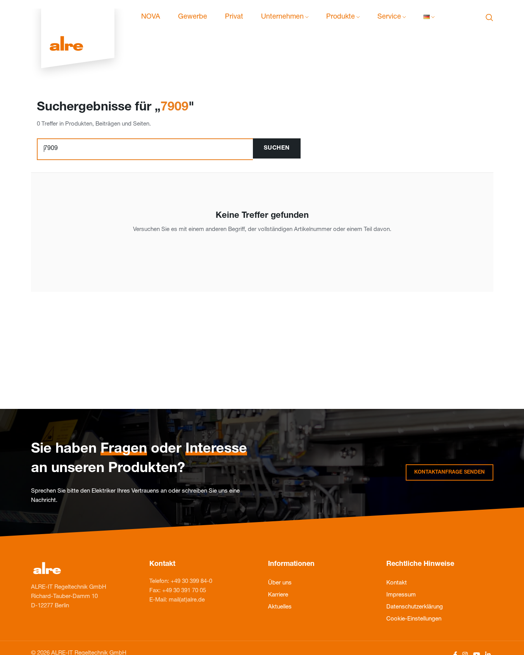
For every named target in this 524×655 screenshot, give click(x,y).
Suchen (277, 148)
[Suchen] (489, 17)
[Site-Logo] (78, 18)
